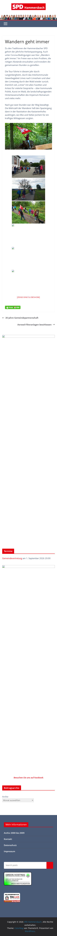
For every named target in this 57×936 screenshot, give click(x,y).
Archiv (5, 796)
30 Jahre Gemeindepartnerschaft (21, 317)
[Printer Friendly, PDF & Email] (12, 307)
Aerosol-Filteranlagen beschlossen (34, 324)
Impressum (9, 851)
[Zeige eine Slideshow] (28, 297)
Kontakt (8, 839)
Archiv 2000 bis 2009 (14, 832)
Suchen (49, 865)
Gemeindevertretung (12, 558)
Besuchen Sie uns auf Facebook (28, 777)
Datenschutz (10, 845)
